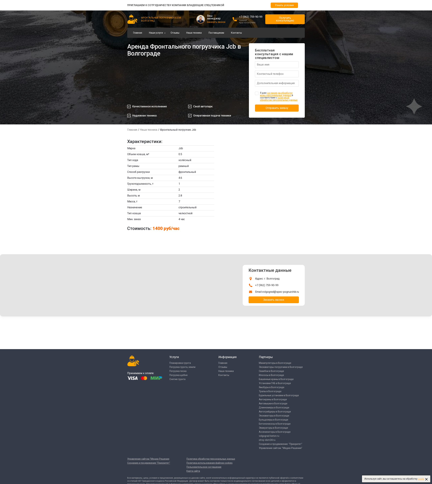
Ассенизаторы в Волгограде (275, 431)
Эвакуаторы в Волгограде (273, 427)
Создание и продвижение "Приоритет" (148, 463)
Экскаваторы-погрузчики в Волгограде (281, 367)
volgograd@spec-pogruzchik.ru (280, 291)
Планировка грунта (180, 363)
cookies (422, 478)
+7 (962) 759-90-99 (250, 16)
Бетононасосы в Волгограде (275, 423)
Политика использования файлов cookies (209, 463)
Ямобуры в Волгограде (271, 387)
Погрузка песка (177, 371)
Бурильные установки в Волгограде (279, 395)
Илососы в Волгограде (271, 375)
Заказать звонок (273, 299)
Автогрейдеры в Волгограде (275, 411)
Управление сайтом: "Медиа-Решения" (280, 448)
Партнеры (266, 357)
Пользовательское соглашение (203, 467)
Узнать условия (284, 5)
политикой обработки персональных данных (279, 98)
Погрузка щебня (178, 375)
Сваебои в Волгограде (271, 371)
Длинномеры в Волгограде (274, 407)
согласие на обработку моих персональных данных (276, 94)
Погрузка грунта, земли (182, 367)
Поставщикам (216, 32)
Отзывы (175, 32)
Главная (137, 32)
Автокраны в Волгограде (273, 399)
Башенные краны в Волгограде (276, 379)
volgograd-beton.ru (269, 436)
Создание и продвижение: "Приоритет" (280, 444)
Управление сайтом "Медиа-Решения (148, 458)
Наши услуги (156, 32)
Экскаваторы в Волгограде (274, 415)
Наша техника (194, 32)
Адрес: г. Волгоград (267, 278)
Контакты (236, 32)
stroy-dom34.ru (267, 440)
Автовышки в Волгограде (273, 403)
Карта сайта (193, 471)
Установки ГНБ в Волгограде (275, 383)
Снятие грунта (177, 379)
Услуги (174, 357)
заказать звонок (216, 22)
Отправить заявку (277, 108)
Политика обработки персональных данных (210, 458)
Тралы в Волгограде (270, 391)
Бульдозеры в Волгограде (273, 419)
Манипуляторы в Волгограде (275, 363)
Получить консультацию (285, 19)
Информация (227, 357)
